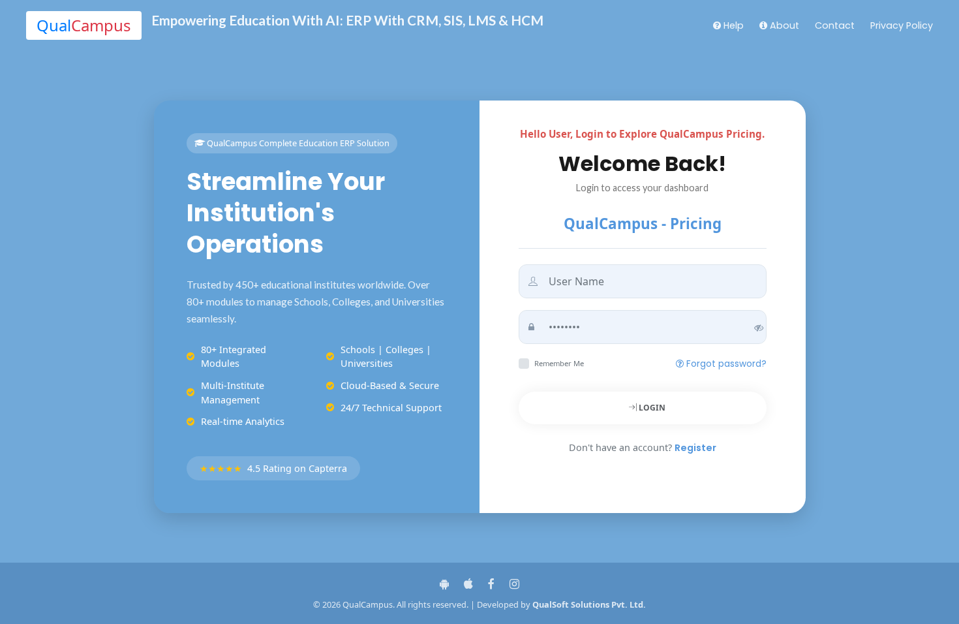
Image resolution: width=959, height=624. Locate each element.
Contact (835, 25)
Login (651, 407)
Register (695, 447)
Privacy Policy (901, 25)
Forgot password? (725, 364)
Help (732, 25)
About (783, 25)
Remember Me (559, 363)
